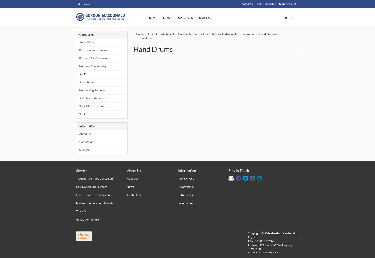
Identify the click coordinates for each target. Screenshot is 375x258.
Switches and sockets (92, 98)
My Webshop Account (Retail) (94, 203)
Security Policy (187, 203)
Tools (82, 114)
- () (290, 18)
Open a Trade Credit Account (94, 195)
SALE (82, 74)
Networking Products (92, 90)
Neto (275, 252)
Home (152, 18)
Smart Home (86, 82)
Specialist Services (194, 18)
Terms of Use (186, 178)
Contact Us (86, 141)
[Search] (78, 4)
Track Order (83, 211)
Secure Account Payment (91, 186)
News (167, 18)
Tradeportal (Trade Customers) (95, 178)
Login (259, 3)
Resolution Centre (87, 219)
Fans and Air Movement (93, 58)
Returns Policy (187, 195)
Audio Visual (87, 42)
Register (270, 3)
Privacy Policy (186, 186)
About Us (85, 133)
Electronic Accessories (93, 50)
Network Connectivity (92, 66)
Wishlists (247, 3)
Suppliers (85, 149)
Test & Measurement (92, 106)
